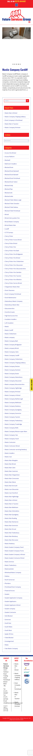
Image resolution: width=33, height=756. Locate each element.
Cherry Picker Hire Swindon (13, 272)
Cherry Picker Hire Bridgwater (14, 254)
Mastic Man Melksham (11, 507)
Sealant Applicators (10, 601)
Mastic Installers (10, 453)
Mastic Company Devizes (12, 366)
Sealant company (10, 609)
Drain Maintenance (10, 297)
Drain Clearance (9, 290)
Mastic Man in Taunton (11, 124)
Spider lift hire (9, 634)
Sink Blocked (8, 616)
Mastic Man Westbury (11, 536)
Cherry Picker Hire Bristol (12, 258)
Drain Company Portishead (13, 294)
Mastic (7, 326)
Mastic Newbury (10, 543)
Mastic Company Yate (11, 435)
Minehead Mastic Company (13, 572)
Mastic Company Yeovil (12, 439)
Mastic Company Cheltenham (13, 359)
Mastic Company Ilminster (12, 127)
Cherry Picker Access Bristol (13, 240)
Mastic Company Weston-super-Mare (16, 431)
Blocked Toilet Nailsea (11, 207)
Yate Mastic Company (11, 648)
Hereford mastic (10, 312)
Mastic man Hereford (11, 493)
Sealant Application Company (13, 598)
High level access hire (11, 316)
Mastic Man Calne (10, 468)
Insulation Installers (10, 319)
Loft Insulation (9, 323)
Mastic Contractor (10, 442)
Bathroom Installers (11, 164)
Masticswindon (9, 569)
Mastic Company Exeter (12, 373)
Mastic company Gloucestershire (14, 384)
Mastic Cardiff (9, 330)
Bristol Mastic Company (12, 222)
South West (8, 630)
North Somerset (10, 580)
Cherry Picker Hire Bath (12, 250)
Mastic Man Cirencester (12, 478)
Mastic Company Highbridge (13, 388)
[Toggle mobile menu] (29, 22)
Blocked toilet (9, 196)
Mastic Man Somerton (11, 525)
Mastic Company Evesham (12, 370)
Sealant (7, 594)
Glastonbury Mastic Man (12, 305)
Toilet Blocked (9, 637)
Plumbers (8, 583)
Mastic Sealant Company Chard (14, 547)
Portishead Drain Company (13, 587)
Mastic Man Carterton (11, 471)
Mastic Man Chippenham (12, 475)
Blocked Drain (9, 167)
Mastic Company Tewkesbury (13, 420)
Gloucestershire (9, 308)
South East (8, 623)
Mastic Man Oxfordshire (12, 511)
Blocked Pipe (9, 189)
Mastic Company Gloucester (13, 381)
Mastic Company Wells (11, 428)
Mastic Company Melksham (13, 402)
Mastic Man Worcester (11, 540)
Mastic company (10, 337)
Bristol (7, 214)
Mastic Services (9, 562)
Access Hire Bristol (10, 153)
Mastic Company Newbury (13, 406)
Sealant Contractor (10, 612)
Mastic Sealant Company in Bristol (15, 554)
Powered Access (10, 590)
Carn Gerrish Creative (18, 719)
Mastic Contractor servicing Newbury (16, 449)
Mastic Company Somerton (13, 413)
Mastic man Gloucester (12, 489)
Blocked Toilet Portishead (12, 211)
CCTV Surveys (9, 232)
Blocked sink (8, 193)
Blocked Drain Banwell (11, 174)
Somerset (8, 619)
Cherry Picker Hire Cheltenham (14, 261)
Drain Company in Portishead (13, 120)
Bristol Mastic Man (10, 225)
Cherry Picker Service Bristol (13, 283)
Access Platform (10, 156)
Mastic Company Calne (11, 352)
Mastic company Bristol (12, 348)
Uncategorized (9, 641)
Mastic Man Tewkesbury (12, 533)
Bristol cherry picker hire (12, 218)
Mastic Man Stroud (10, 529)
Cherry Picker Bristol (11, 243)
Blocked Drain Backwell (12, 171)
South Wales (8, 627)
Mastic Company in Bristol (12, 395)
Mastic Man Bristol (10, 464)
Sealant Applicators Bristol (12, 605)
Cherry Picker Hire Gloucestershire (15, 269)
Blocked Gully (9, 185)
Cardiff (7, 229)
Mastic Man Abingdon (11, 460)
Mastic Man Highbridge (12, 496)
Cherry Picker (9, 236)
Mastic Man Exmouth (11, 486)
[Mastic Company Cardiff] (16, 33)
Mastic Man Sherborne (11, 522)
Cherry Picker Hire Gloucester (14, 265)
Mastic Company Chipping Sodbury (15, 117)
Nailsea (7, 576)
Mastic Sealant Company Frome (14, 551)
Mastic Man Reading (11, 518)
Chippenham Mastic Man (12, 287)
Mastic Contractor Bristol (12, 446)
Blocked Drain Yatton (11, 182)
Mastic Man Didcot (10, 482)
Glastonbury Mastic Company (13, 301)
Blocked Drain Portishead (12, 178)
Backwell (7, 160)
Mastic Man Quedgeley (11, 514)
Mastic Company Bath (11, 341)
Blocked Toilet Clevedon (12, 203)
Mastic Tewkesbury (10, 565)
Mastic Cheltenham (10, 334)
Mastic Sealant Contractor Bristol (14, 558)
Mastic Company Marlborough (14, 399)
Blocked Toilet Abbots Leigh (13, 200)
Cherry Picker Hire (10, 247)
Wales (7, 645)
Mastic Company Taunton (12, 417)
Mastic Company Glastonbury (13, 377)
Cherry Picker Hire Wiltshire (13, 279)
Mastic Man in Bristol (11, 113)
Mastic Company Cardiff (15, 70)
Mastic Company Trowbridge (13, 424)
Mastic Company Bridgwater (13, 345)
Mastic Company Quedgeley (13, 410)
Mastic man (8, 457)
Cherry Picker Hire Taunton (13, 276)
